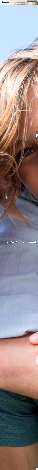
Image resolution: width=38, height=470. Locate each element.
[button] (36, 3)
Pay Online (35, 466)
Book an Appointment (31, 1)
